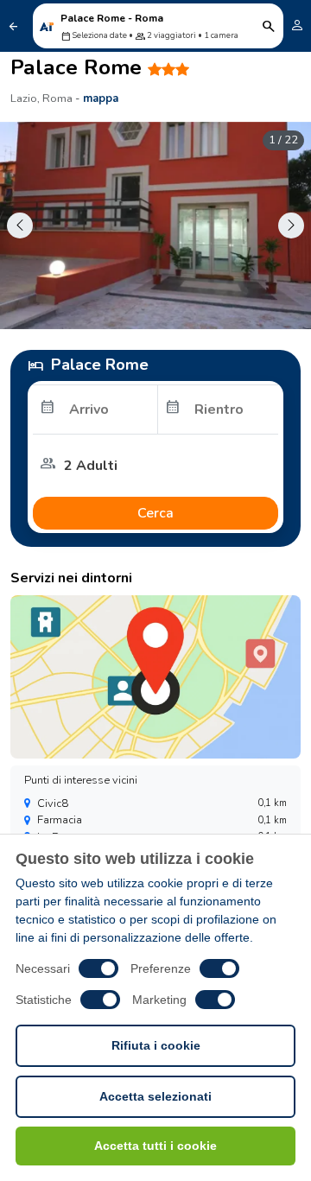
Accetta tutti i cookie (155, 1145)
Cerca (155, 513)
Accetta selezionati (155, 1096)
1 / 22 (283, 140)
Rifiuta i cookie (155, 1045)
